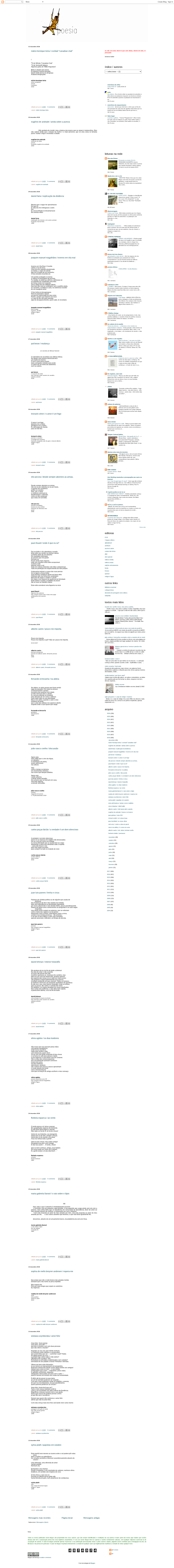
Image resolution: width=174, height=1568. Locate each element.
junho (110, 852)
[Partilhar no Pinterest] (69, 107)
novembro (112, 837)
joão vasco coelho (41, 818)
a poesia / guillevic (113, 118)
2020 (108, 731)
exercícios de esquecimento (117, 105)
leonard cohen (40, 465)
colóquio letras (109, 590)
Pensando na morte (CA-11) (127, 160)
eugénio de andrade (42, 184)
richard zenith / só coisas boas (117, 818)
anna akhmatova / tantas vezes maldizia (120, 803)
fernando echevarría (42, 737)
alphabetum (108, 543)
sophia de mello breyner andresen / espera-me (52, 1271)
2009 (108, 895)
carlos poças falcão (42, 881)
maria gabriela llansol (42, 1260)
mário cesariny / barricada (113, 666)
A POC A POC (123, 195)
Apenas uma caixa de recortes (118, 452)
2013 (108, 883)
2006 (108, 904)
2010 (108, 892)
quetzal (107, 573)
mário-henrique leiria (42, 110)
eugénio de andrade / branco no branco (120, 812)
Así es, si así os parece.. (115, 504)
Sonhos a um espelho (115, 338)
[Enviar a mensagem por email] (59, 107)
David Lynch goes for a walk (116, 423)
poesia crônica (112, 267)
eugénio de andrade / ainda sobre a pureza (50, 122)
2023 (108, 722)
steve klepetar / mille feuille (116, 806)
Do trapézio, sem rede (115, 374)
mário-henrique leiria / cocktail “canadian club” (52, 51)
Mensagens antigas (91, 1518)
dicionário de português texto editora (116, 593)
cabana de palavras (114, 404)
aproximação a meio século (116, 256)
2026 (108, 713)
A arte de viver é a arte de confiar (129, 358)
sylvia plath (39, 1510)
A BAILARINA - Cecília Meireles (128, 269)
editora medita (109, 559)
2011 (108, 889)
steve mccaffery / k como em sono (119, 827)
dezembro (112, 740)
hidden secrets (119, 684)
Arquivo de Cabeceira (115, 295)
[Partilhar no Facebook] (66, 107)
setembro (112, 843)
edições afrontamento (111, 565)
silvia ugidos (39, 1106)
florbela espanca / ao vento (43, 1118)
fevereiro (112, 864)
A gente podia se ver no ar (116, 492)
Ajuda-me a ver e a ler (115, 176)
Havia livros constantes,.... (115, 225)
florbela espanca (41, 1182)
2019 (108, 734)
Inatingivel (111, 224)
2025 (108, 716)
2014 (108, 880)
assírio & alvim (109, 548)
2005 (108, 907)
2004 (108, 910)
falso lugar (111, 116)
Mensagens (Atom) (42, 1522)
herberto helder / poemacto (116, 833)
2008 (108, 898)
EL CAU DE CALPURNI (115, 193)
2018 (108, 737)
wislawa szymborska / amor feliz (45, 1336)
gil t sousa (115, 1550)
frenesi (107, 571)
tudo (109, 92)
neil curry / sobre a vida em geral (118, 824)
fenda (106, 568)
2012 (108, 886)
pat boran (39, 402)
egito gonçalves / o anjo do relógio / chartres (118, 697)
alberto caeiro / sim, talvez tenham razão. (121, 830)
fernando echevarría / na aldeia (45, 679)
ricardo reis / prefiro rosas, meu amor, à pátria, (119, 607)
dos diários (111, 94)
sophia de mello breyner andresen (46, 1324)
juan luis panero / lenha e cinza (45, 893)
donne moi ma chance (115, 254)
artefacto (107, 545)
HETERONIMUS (113, 515)
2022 (108, 725)
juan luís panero (41, 950)
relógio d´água (109, 576)
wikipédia (107, 595)
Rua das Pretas (113, 158)
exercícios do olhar (114, 85)
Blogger (92, 1563)
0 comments (51, 107)
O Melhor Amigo (113, 313)
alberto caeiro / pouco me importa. (46, 629)
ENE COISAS (112, 469)
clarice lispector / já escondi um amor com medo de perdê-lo (123, 628)
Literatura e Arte (113, 284)
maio (110, 855)
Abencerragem (112, 211)
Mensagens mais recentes (39, 1518)
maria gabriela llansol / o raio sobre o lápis (50, 1194)
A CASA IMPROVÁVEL (115, 356)
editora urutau (109, 562)
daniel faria (39, 246)
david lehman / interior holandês (45, 962)
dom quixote (108, 557)
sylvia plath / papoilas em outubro (46, 1445)
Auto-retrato (112, 422)
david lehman (40, 1026)
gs (112, 1553)
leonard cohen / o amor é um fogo (46, 414)
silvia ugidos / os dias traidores (45, 1038)
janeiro (111, 867)
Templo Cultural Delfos (115, 434)
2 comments (51, 243)
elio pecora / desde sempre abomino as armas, (52, 477)
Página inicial (67, 1518)
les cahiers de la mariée (115, 324)
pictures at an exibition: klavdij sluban (126, 616)
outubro (111, 840)
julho (110, 849)
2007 (108, 901)
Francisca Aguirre (113, 375)
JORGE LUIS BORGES (126, 238)
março (111, 861)
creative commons (45, 1557)
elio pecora (39, 531)
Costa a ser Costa (113, 213)
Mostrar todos (143, 527)
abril (110, 858)
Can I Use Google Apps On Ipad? (118, 481)
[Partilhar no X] (64, 107)
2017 (108, 871)
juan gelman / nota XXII (115, 815)
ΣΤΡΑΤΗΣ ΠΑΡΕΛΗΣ (114, 236)
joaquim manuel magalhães (44, 332)
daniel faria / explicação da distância (47, 196)
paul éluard (39, 617)
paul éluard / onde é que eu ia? (45, 543)
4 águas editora (109, 540)
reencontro (111, 107)
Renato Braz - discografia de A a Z (129, 436)
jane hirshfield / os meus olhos (117, 821)
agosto (111, 846)
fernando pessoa (50, 667)
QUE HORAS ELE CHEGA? (116, 494)
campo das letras (110, 551)
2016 (108, 874)
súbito (110, 386)
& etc (106, 537)
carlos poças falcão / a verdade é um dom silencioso (54, 829)
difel (106, 554)
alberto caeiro (40, 667)
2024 (108, 719)
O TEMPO (111, 286)
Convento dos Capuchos (115, 517)
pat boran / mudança (40, 343)
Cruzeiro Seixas (112, 471)
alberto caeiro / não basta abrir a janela (120, 809)
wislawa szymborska (42, 1433)
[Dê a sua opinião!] (62, 107)
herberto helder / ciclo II (112, 659)
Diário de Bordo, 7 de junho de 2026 (130, 340)
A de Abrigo (122, 297)
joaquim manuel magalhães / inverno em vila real (53, 258)
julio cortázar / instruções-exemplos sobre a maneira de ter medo (125, 637)
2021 (108, 728)
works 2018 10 (112, 86)
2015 (108, 877)
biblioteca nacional (110, 587)
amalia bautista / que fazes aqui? (115, 675)
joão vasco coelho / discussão (44, 748)
